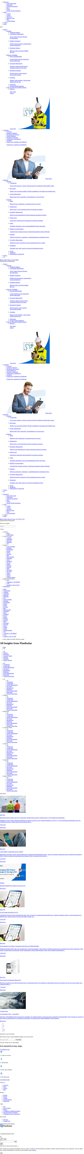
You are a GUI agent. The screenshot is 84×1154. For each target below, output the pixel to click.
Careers (8, 15)
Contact (9, 13)
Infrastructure (6, 670)
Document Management (19, 66)
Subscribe (18, 1039)
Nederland (9, 558)
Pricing (5, 255)
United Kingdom (11, 577)
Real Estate (6, 675)
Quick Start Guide (11, 3)
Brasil (8, 533)
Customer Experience (12, 6)
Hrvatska (9, 554)
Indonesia (9, 540)
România (9, 565)
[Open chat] (1, 1144)
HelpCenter (10, 5)
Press (8, 19)
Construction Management (18, 36)
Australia (9, 537)
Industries (5, 180)
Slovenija (9, 571)
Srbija (8, 568)
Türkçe (8, 576)
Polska (8, 564)
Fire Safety (6, 669)
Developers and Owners (13, 134)
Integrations (13, 84)
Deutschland (10, 549)
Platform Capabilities (12, 55)
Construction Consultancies (14, 139)
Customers (6, 130)
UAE (8, 583)
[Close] (18, 1146)
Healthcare (12, 252)
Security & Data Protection (14, 11)
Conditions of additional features (11, 1111)
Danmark (9, 548)
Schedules (20, 80)
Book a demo (3, 260)
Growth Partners (11, 21)
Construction (6, 666)
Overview (9, 131)
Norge (8, 560)
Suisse (8, 573)
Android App (6, 1121)
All (4, 651)
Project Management (8, 673)
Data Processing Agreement (10, 1112)
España (8, 551)
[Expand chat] (1, 1139)
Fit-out (11, 251)
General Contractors (12, 133)
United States (10, 535)
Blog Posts (6, 654)
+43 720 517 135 (20, 519)
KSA (8, 580)
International (6, 586)
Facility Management (8, 667)
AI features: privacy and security (11, 1114)
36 (4, 1029)
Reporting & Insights (18, 73)
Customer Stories (7, 656)
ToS (4, 1106)
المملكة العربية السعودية (13, 582)
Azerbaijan (9, 539)
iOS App (5, 1119)
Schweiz (9, 567)
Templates (6, 659)
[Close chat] (5, 1139)
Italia (8, 555)
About (5, 12)
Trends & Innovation (8, 676)
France (8, 552)
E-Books (5, 657)
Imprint (5, 1109)
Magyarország (10, 557)
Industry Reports (7, 660)
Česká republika (11, 546)
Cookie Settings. (32, 1150)
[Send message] (15, 1142)
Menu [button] (17, 260)
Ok (1, 1153)
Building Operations (20, 43)
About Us (9, 16)
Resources (6, 2)
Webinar (5, 653)
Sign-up (9, 260)
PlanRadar (6, 672)
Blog (8, 8)
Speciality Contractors (12, 137)
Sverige (8, 574)
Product (5, 29)
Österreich (9, 561)
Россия (8, 562)
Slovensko (9, 570)
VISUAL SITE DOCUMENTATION (16, 87)
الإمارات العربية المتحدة (13, 585)
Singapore (9, 542)
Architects (9, 140)
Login (4, 24)
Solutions (9, 31)
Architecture (6, 664)
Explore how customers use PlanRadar (29, 160)
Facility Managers (11, 136)
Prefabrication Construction (17, 254)
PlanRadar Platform (15, 32)
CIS (8, 543)
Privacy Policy (7, 1108)
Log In (13, 260)
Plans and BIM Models (19, 58)
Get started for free (5, 1049)
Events (8, 9)
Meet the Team (10, 18)
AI (4, 257)
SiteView (13, 108)
